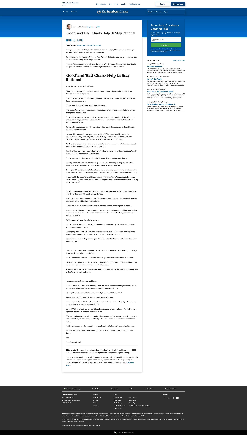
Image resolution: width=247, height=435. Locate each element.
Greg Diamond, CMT (93, 27)
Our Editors (113, 4)
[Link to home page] (71, 4)
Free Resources (134, 4)
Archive (74, 12)
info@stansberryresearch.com (71, 400)
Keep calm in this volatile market (89, 45)
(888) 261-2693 (66, 403)
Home (65, 12)
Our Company (97, 397)
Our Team (95, 400)
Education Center (149, 389)
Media (123, 4)
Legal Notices (132, 400)
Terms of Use (117, 408)
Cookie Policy (118, 403)
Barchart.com (74, 419)
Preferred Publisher (170, 389)
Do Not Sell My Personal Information (139, 405)
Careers (95, 403)
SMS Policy (132, 403)
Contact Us (96, 405)
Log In (162, 4)
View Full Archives (179, 60)
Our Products (101, 4)
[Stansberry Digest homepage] (112, 12)
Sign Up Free (178, 4)
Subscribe (166, 45)
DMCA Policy (132, 397)
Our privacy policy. (163, 51)
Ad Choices (117, 400)
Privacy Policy (118, 397)
